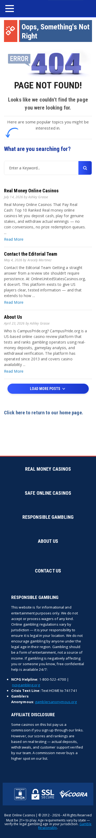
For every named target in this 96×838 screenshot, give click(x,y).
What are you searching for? (37, 149)
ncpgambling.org (26, 685)
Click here (14, 413)
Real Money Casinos (48, 469)
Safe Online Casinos (48, 493)
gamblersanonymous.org (56, 701)
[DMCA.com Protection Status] (20, 794)
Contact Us (48, 571)
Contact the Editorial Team (30, 254)
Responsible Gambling (48, 517)
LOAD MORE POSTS (45, 389)
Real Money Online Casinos (31, 190)
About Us (13, 317)
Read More (13, 239)
